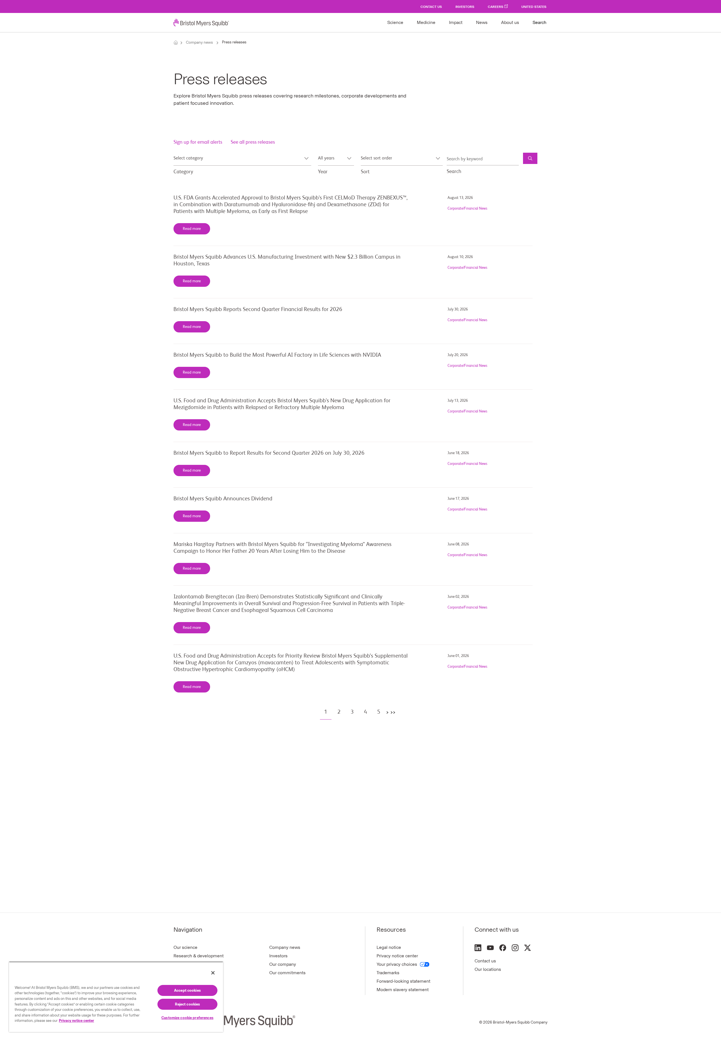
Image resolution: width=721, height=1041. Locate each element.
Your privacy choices (397, 964)
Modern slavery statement (403, 989)
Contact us (485, 961)
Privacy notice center (397, 955)
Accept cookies (187, 990)
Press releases (234, 42)
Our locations (488, 969)
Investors (464, 6)
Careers (495, 7)
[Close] (213, 973)
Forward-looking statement (403, 981)
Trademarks (388, 972)
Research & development (198, 955)
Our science (185, 947)
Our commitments (287, 972)
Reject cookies (187, 1004)
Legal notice (389, 947)
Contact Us (431, 6)
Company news (199, 42)
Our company (282, 964)
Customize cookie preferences (187, 1018)
